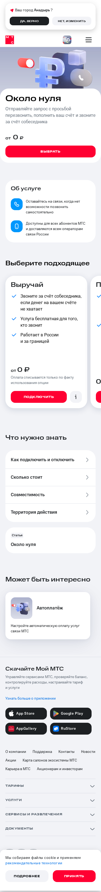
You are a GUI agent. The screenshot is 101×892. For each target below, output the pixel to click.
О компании (15, 752)
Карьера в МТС (17, 769)
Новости (88, 752)
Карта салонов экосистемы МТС (50, 760)
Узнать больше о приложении (30, 698)
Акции (10, 760)
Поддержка (42, 752)
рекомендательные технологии (33, 863)
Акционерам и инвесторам (60, 769)
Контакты (66, 752)
